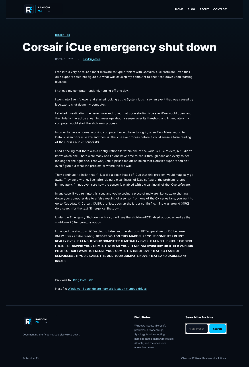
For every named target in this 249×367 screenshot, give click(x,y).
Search (217, 328)
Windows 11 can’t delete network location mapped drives (107, 288)
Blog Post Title (83, 280)
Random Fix (62, 34)
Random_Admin (91, 59)
